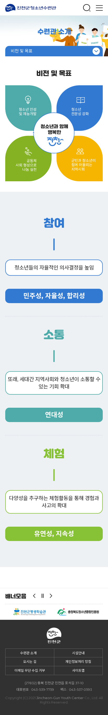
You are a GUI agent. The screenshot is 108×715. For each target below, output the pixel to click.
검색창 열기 (87, 8)
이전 (34, 596)
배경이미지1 (54, 36)
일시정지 (43, 596)
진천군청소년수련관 (31, 8)
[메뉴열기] (99, 7)
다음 (51, 596)
